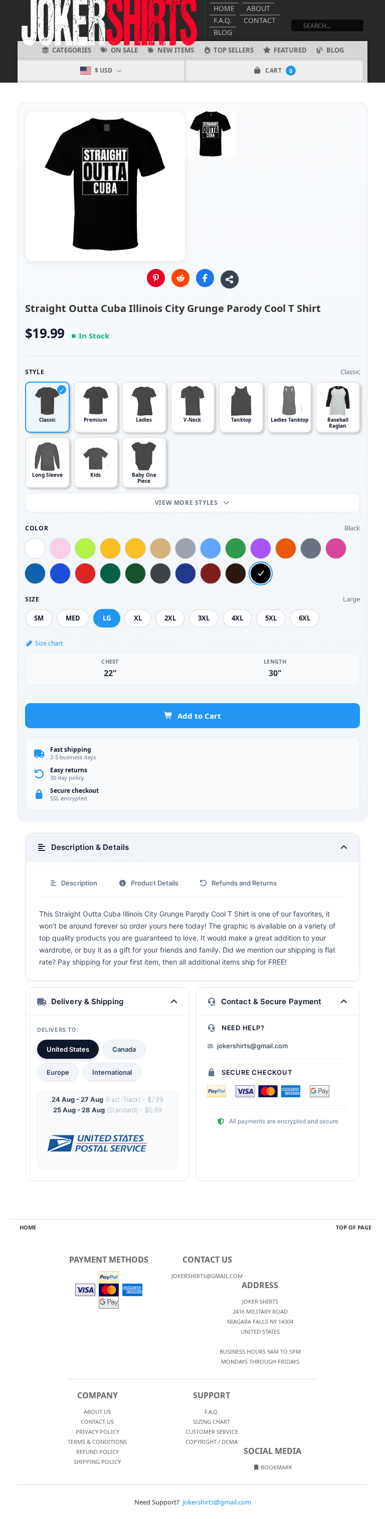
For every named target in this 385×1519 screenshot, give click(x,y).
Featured (290, 50)
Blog (223, 32)
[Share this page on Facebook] (205, 278)
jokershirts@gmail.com (252, 1046)
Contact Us (97, 1421)
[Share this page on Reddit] (180, 278)
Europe (58, 1072)
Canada (124, 1049)
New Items (175, 50)
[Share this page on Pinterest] (156, 278)
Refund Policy (97, 1451)
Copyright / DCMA (211, 1441)
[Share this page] (230, 279)
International (112, 1072)
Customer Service (211, 1431)
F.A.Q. (223, 20)
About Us (97, 1411)
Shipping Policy (97, 1461)
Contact (260, 20)
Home (224, 8)
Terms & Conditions (97, 1441)
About (258, 8)
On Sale (124, 50)
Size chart (49, 643)
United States (68, 1049)
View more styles (187, 502)
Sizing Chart (211, 1421)
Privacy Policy (97, 1431)
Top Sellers (234, 50)
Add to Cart (199, 716)
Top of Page (353, 1227)
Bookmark (275, 1467)
